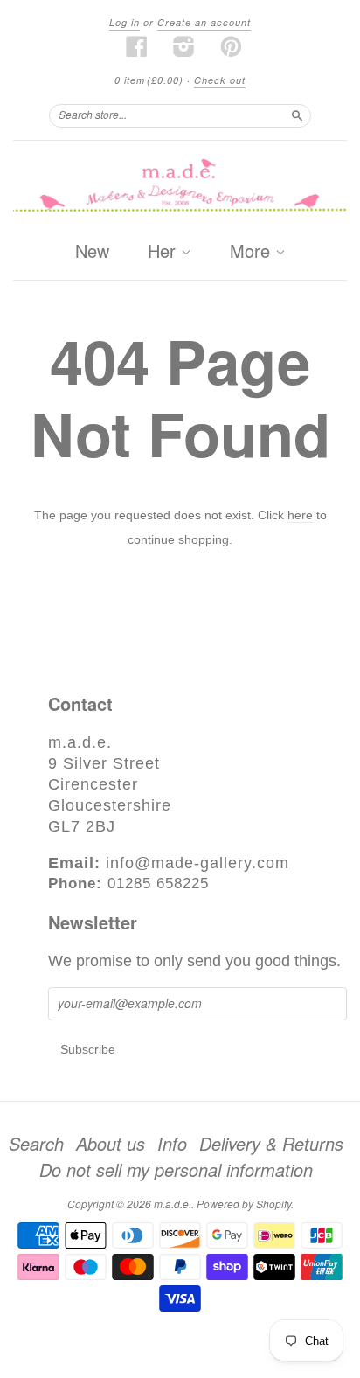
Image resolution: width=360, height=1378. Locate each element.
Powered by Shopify (244, 1203)
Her (164, 251)
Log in (124, 22)
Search (36, 1143)
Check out (220, 80)
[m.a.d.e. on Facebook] (137, 46)
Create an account (204, 22)
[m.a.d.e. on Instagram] (184, 46)
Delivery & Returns (271, 1143)
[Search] (297, 115)
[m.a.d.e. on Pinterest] (231, 46)
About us (110, 1143)
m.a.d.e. (172, 1203)
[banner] (180, 186)
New (92, 250)
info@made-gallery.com (197, 863)
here (300, 515)
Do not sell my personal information (176, 1170)
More (252, 251)
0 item (148, 80)
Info (172, 1143)
